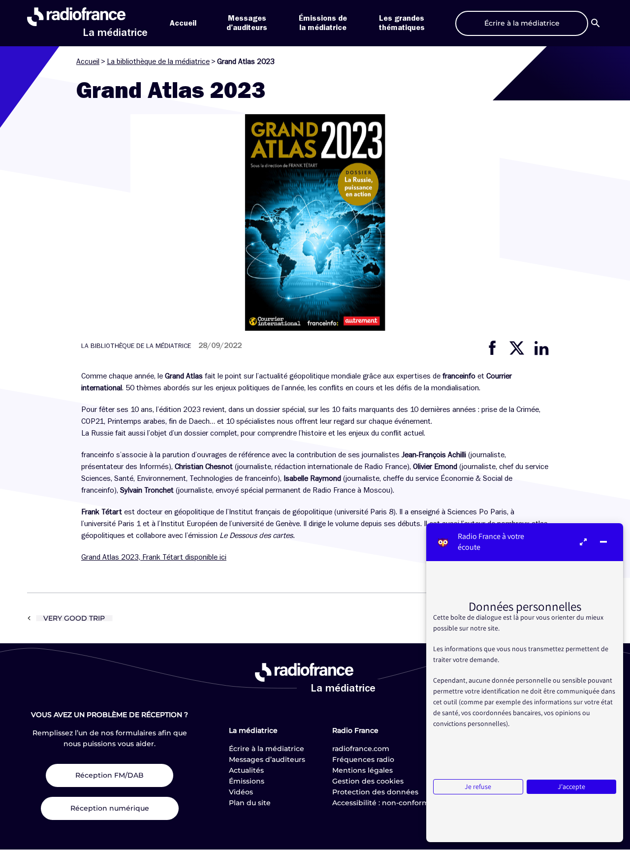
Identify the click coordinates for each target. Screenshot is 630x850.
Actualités (246, 770)
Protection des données (375, 791)
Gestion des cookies (368, 781)
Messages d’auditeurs (267, 759)
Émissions (246, 781)
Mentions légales (362, 770)
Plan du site (250, 802)
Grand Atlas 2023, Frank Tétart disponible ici (153, 557)
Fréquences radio (363, 759)
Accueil (183, 23)
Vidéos (241, 791)
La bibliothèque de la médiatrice (158, 61)
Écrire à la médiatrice (266, 748)
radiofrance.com (360, 748)
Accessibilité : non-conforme (383, 802)
